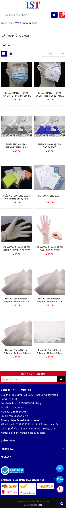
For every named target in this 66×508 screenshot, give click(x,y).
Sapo (39, 505)
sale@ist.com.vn (18, 415)
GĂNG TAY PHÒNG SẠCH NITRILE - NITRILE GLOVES (16, 248)
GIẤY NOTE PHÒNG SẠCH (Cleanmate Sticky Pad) (16, 197)
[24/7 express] (9, 492)
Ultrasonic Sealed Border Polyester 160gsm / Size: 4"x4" (49, 351)
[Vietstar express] (27, 492)
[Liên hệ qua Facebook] (60, 469)
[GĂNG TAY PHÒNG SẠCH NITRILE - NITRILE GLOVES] (16, 229)
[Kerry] (45, 486)
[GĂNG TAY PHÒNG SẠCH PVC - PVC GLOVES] (49, 229)
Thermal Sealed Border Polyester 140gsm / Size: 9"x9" (16, 300)
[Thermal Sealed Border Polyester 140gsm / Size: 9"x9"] (16, 280)
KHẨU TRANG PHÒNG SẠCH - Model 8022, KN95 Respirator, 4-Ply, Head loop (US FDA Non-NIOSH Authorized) (49, 94)
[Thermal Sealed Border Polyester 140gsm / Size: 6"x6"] (16, 331)
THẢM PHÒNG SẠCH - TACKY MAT (49, 145)
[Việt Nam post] (27, 486)
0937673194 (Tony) (31, 403)
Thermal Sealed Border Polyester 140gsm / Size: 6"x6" (16, 351)
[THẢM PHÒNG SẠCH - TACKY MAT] (49, 126)
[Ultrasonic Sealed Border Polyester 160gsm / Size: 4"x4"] (49, 331)
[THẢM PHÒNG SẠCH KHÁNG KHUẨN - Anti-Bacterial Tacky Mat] (16, 126)
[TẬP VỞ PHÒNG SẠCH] (49, 177)
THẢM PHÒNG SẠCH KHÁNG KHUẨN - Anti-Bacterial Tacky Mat (16, 146)
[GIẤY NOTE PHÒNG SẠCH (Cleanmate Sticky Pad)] (16, 177)
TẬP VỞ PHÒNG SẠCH (49, 195)
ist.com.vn (18, 407)
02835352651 (19, 411)
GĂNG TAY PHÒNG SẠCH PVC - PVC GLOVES (49, 248)
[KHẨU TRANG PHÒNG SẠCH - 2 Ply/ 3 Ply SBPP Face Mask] (16, 74)
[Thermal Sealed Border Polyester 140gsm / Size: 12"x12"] (49, 280)
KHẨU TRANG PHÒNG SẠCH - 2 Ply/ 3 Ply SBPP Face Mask (16, 94)
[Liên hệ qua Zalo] (60, 479)
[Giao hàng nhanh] (9, 486)
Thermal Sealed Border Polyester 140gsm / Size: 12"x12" (49, 300)
